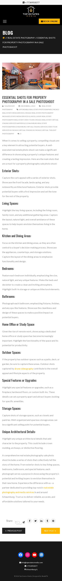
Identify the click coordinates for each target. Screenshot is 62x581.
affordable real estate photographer (35, 109)
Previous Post (14, 531)
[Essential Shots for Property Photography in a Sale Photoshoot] (31, 76)
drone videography (24, 368)
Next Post (49, 531)
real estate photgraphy (21, 38)
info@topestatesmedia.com (32, 562)
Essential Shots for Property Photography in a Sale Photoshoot (28, 99)
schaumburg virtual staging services (31, 127)
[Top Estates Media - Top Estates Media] (31, 11)
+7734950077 (32, 2)
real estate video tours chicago (28, 120)
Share (9, 520)
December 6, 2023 (28, 106)
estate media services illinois (23, 116)
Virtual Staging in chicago (30, 130)
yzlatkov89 (9, 106)
